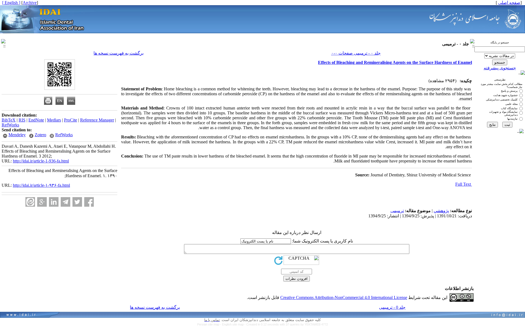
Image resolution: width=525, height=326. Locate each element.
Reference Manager (97, 120)
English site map (233, 324)
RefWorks (10, 125)
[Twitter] (77, 202)
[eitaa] (30, 202)
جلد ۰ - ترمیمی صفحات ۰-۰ (356, 53)
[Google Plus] (42, 202)
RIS (22, 120)
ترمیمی (397, 210)
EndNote (36, 120)
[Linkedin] (54, 202)
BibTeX (9, 120)
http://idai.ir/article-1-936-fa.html (41, 161)
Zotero (40, 134)
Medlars (54, 120)
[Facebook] (89, 202)
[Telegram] (65, 202)
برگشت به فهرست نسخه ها (119, 53)
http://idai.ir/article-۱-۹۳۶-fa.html (41, 185)
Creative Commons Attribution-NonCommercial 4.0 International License (343, 297)
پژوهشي (441, 210)
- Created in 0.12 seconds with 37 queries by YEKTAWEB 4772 (286, 324)
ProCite (70, 120)
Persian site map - (209, 324)
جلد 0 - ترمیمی (392, 307)
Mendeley (17, 134)
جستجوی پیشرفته (500, 68)
